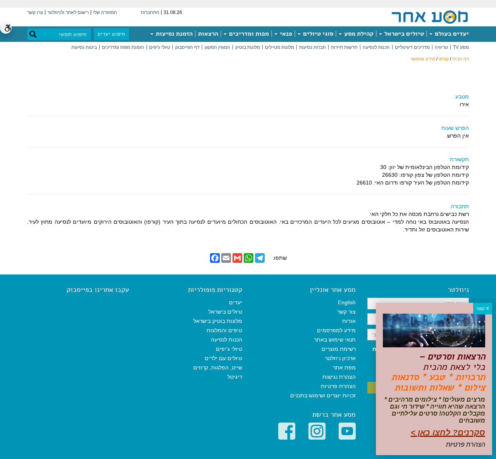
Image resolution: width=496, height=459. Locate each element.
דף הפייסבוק (187, 47)
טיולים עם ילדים (223, 358)
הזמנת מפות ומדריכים (123, 47)
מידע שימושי (423, 59)
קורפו (444, 59)
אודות (349, 321)
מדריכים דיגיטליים (412, 47)
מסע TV (461, 47)
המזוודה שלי (105, 12)
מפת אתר (344, 367)
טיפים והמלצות (224, 330)
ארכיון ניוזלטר (340, 358)
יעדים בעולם (451, 34)
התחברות (150, 12)
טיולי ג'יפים (159, 47)
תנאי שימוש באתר (335, 339)
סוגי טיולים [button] (317, 34)
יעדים (235, 302)
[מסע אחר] (430, 17)
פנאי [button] (285, 34)
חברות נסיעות (312, 47)
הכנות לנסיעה (376, 47)
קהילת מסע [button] (358, 34)
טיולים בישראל (403, 34)
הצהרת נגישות (339, 377)
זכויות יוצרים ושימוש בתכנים (323, 395)
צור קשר (346, 312)
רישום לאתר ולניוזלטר (68, 12)
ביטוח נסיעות (84, 47)
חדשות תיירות (344, 47)
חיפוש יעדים (111, 34)
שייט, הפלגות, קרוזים (217, 367)
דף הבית (460, 59)
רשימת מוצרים (339, 349)
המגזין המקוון (217, 47)
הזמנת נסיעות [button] (173, 34)
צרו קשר (35, 12)
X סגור (482, 308)
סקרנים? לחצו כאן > (448, 432)
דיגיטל (234, 377)
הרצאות (208, 34)
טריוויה (441, 47)
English (347, 302)
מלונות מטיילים (279, 47)
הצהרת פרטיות (338, 386)
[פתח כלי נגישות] (6, 28)
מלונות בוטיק (247, 47)
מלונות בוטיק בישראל (217, 321)
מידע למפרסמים (336, 330)
